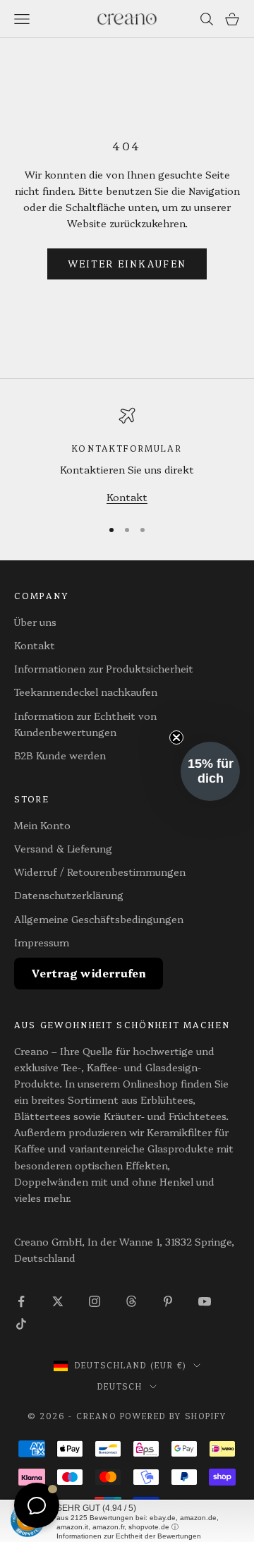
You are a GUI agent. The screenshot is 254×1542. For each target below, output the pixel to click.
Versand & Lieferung (63, 848)
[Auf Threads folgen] (131, 1301)
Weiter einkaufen (127, 263)
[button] (210, 771)
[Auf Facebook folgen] (21, 1301)
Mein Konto (42, 825)
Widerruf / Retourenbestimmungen (100, 872)
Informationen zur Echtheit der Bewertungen (128, 1536)
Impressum (41, 942)
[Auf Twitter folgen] (58, 1301)
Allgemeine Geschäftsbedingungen (98, 919)
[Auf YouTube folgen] (205, 1301)
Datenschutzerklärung (68, 895)
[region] (127, 456)
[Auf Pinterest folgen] (168, 1301)
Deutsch (120, 1386)
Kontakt (127, 497)
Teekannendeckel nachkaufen (85, 692)
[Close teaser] (176, 737)
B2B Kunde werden (60, 755)
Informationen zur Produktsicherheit (103, 668)
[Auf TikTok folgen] (21, 1324)
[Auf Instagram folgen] (94, 1301)
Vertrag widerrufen (88, 972)
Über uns (35, 622)
